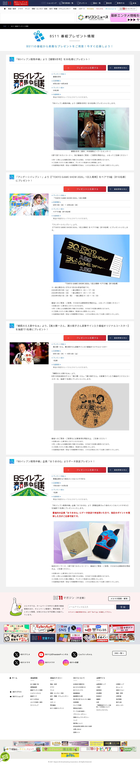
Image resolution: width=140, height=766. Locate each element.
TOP (4, 26)
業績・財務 (119, 693)
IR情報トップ (120, 684)
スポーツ (82, 9)
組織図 (98, 699)
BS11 (7, 3)
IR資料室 (118, 696)
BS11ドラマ (25, 662)
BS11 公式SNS (34, 699)
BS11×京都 (74, 662)
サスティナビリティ (102, 710)
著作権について (78, 723)
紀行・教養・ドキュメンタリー (60, 9)
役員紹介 (99, 696)
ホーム (14, 678)
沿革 (97, 702)
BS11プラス (17, 692)
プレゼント (83, 3)
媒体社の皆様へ (78, 708)
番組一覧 (97, 3)
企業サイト (101, 678)
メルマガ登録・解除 (119, 599)
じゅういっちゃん (85, 654)
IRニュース (119, 687)
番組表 (109, 3)
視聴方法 (121, 3)
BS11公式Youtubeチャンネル (56, 654)
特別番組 (90, 9)
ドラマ (20, 9)
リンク (75, 720)
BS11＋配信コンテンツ (57, 708)
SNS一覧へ (119, 653)
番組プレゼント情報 (36, 690)
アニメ (27, 9)
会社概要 (99, 693)
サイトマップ (34, 705)
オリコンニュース (111, 9)
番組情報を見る (120, 68)
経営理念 (99, 690)
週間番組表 (33, 687)
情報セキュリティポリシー (81, 717)
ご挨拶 (98, 687)
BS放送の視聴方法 (78, 684)
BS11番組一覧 (34, 684)
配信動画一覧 (68, 3)
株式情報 (118, 699)
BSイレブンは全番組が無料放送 (21, 3)
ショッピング (52, 3)
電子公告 (118, 702)
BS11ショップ (18, 696)
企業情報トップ (101, 684)
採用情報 (76, 702)
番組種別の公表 (78, 696)
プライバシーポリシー (80, 714)
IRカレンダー (120, 705)
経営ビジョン (120, 690)
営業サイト (76, 732)
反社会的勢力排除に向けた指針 (82, 726)
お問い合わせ (77, 729)
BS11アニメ (25, 654)
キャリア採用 (77, 705)
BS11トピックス (78, 690)
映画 (74, 9)
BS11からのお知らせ (79, 687)
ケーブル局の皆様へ (79, 711)
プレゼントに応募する (87, 68)
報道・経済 (12, 9)
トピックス (99, 9)
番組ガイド (33, 696)
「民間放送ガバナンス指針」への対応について (103, 706)
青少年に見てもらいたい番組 (81, 699)
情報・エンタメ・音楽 (39, 9)
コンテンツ (127, 9)
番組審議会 (76, 693)
